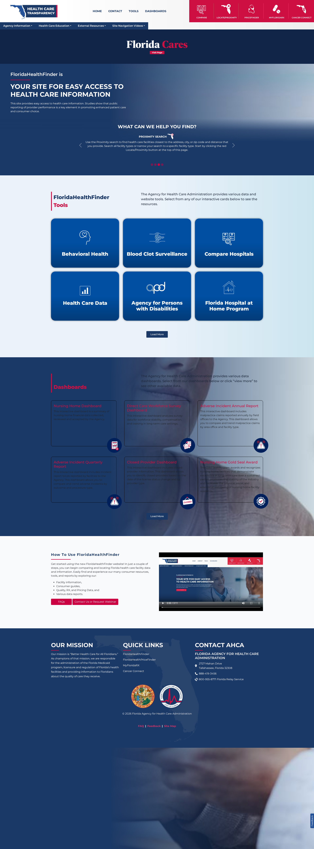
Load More (157, 334)
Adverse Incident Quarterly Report (78, 464)
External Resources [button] (91, 25)
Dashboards (155, 11)
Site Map (170, 726)
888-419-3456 (208, 673)
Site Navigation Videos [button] (127, 25)
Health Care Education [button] (54, 25)
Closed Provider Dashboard (152, 462)
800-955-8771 (207, 679)
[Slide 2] (155, 165)
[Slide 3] (158, 165)
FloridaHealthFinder (136, 654)
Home (97, 11)
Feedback (154, 726)
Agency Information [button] (16, 25)
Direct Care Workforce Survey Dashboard (154, 408)
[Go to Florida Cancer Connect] (301, 11)
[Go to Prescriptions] (276, 9)
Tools (134, 11)
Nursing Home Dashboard (77, 406)
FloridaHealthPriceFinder (139, 659)
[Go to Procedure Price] (251, 9)
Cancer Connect (133, 671)
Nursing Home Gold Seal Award (229, 462)
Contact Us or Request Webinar (95, 601)
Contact (115, 11)
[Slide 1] (152, 165)
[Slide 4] (162, 165)
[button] (202, 11)
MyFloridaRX (131, 665)
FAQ (141, 726)
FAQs (61, 601)
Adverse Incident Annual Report (229, 406)
